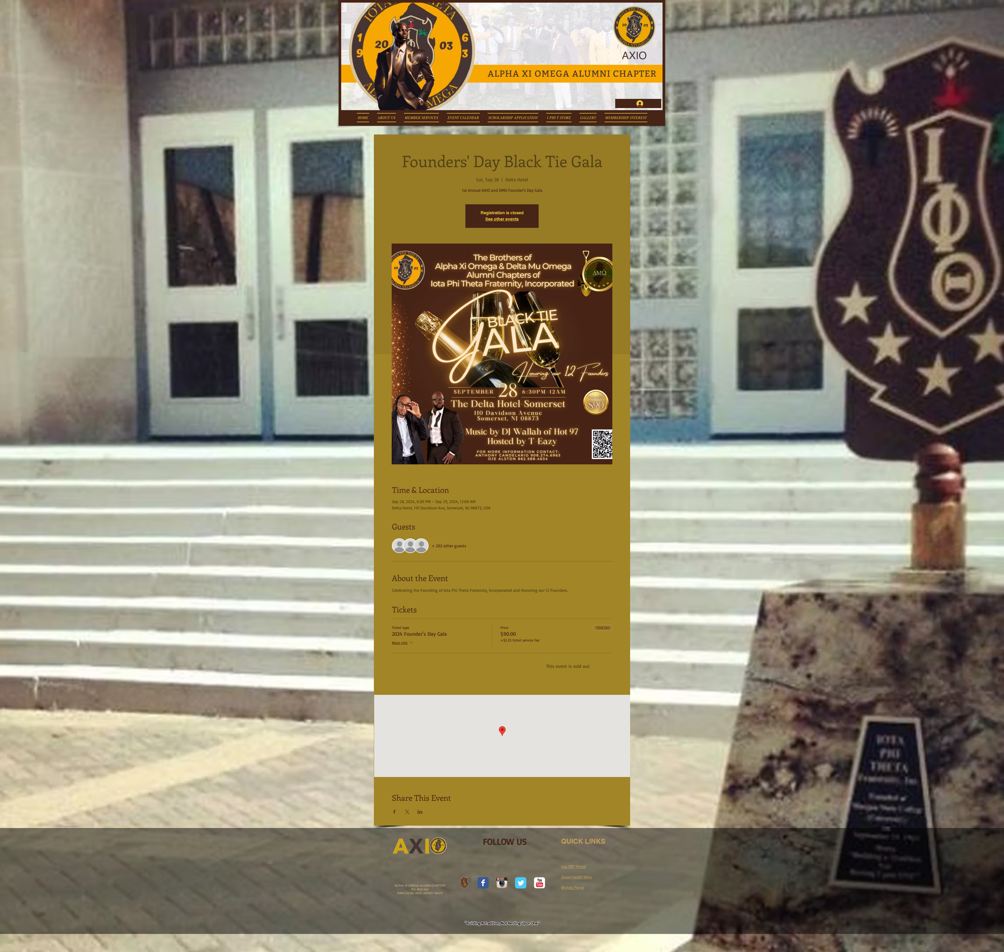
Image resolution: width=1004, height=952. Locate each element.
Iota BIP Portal (573, 866)
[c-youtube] (539, 882)
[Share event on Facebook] (394, 812)
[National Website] (464, 882)
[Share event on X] (407, 812)
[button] (386, 117)
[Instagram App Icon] (501, 882)
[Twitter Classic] (520, 882)
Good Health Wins (576, 877)
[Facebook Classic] (483, 882)
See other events (502, 219)
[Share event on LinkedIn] (420, 812)
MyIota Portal (572, 887)
